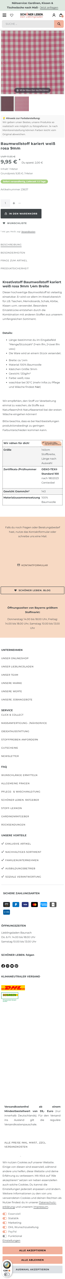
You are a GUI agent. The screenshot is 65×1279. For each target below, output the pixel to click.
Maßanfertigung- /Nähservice (24, 723)
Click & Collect (12, 714)
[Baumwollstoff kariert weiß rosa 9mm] (8, 104)
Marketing (14, 1222)
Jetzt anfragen (49, 7)
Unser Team (9, 674)
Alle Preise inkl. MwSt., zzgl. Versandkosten (25, 1144)
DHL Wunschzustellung (23, 1227)
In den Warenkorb (23, 213)
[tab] (11, 245)
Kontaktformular (34, 565)
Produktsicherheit (15, 268)
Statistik (13, 1218)
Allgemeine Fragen (15, 783)
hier (37, 386)
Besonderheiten (13, 252)
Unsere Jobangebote (16, 699)
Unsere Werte (11, 691)
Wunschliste (17, 223)
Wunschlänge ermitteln (19, 775)
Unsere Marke (11, 683)
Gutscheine (9, 747)
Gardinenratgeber (15, 816)
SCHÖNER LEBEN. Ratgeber (20, 799)
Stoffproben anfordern (19, 739)
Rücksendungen (13, 824)
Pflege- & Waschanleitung (20, 791)
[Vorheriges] (3, 62)
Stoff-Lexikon (11, 808)
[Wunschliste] (11, 15)
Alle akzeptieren (32, 1250)
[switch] (7, 1274)
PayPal (12, 1231)
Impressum (40, 1206)
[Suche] (59, 24)
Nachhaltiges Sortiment (23, 852)
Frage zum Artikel (14, 260)
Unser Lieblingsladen (17, 666)
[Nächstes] (61, 62)
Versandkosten (28, 231)
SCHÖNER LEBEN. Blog (35, 590)
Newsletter (10, 756)
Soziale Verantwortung (23, 876)
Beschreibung (11, 244)
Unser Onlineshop (15, 658)
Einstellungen (11, 1240)
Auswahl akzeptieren (32, 1269)
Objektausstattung (15, 731)
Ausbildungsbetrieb (20, 868)
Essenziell (14, 1213)
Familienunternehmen (22, 860)
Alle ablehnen (32, 1260)
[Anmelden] (53, 15)
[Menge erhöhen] (14, 203)
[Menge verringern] (19, 203)
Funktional (15, 1236)
